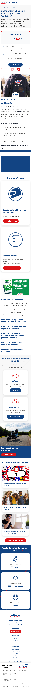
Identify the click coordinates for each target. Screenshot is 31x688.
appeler (15, 390)
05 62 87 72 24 (15, 628)
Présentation (15, 649)
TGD (15, 642)
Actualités (15, 657)
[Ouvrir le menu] (29, 2)
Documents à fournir (12, 268)
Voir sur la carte (15, 625)
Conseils (15, 640)
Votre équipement (11, 221)
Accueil (3, 7)
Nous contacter (15, 416)
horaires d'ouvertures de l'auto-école (15, 386)
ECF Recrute (15, 653)
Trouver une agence (15, 651)
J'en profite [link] (15, 64)
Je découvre (9, 454)
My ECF (15, 638)
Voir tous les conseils (15, 540)
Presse (15, 655)
